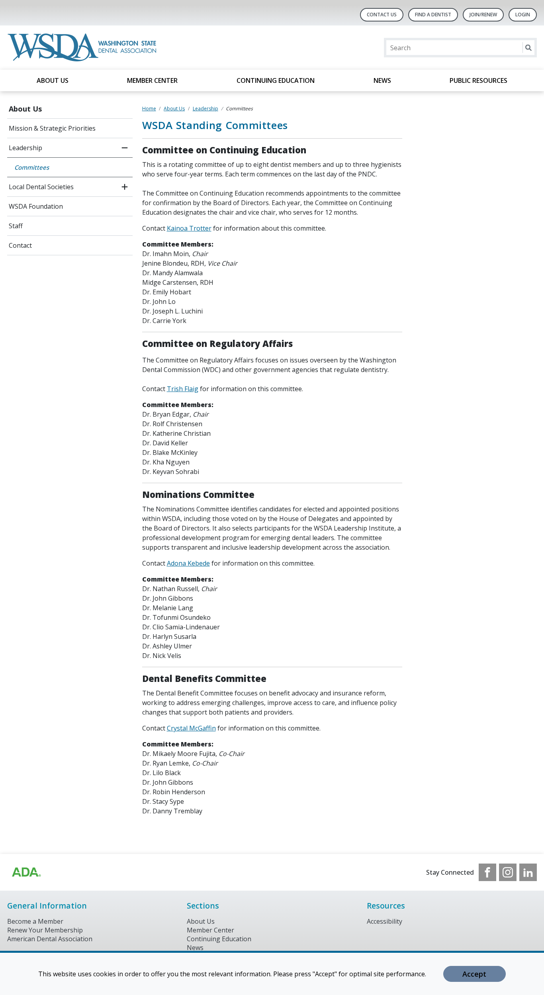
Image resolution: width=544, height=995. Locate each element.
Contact (20, 245)
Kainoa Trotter (189, 228)
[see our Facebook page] (487, 872)
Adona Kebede (188, 563)
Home (149, 108)
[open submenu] (124, 187)
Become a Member (35, 921)
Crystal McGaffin (191, 728)
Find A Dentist (433, 14)
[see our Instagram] (508, 872)
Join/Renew (483, 14)
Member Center (152, 80)
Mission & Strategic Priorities (52, 128)
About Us (52, 80)
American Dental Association (49, 938)
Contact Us (382, 14)
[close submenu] (124, 148)
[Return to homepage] (83, 47)
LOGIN (522, 14)
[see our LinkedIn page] (528, 872)
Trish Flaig (182, 388)
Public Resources (478, 80)
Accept (474, 974)
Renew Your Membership (45, 930)
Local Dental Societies (41, 186)
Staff (16, 225)
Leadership (25, 147)
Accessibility (384, 921)
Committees (31, 167)
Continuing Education (276, 80)
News (382, 80)
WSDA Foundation (36, 206)
